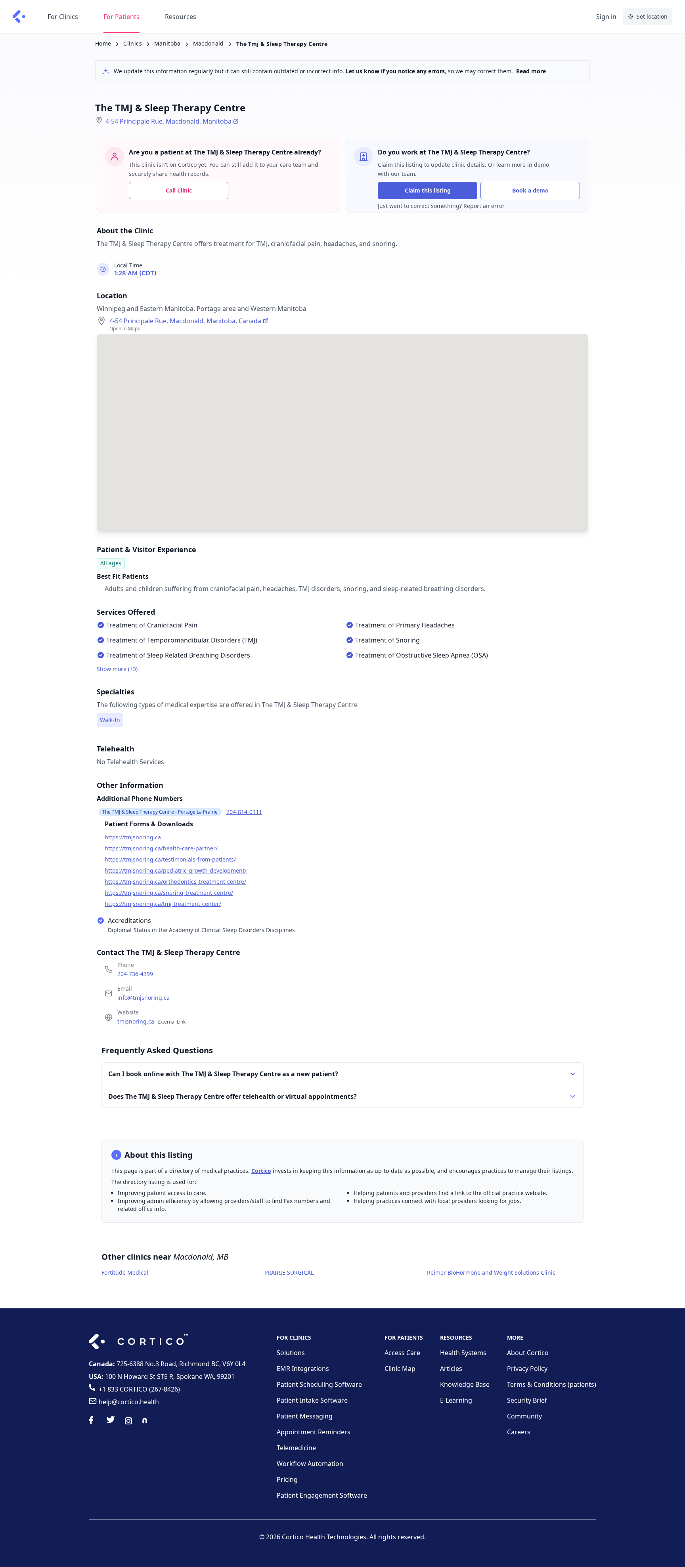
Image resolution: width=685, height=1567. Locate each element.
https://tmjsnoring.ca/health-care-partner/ (161, 848)
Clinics (132, 43)
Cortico (261, 1170)
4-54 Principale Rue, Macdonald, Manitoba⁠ (168, 121)
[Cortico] (19, 16)
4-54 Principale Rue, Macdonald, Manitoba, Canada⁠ (185, 320)
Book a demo (530, 190)
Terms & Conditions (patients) (551, 1384)
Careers (518, 1432)
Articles (451, 1368)
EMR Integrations (303, 1368)
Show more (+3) (117, 669)
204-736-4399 (135, 974)
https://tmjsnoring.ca (133, 837)
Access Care (402, 1352)
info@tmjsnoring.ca (143, 997)
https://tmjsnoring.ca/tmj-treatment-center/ (163, 903)
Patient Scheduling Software (319, 1384)
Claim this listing (428, 190)
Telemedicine (296, 1447)
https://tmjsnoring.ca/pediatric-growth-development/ (176, 870)
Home (103, 43)
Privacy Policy (527, 1368)
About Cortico (528, 1352)
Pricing (287, 1479)
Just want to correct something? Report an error (441, 206)
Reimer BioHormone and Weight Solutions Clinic (491, 1272)
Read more (531, 71)
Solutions (291, 1352)
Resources (180, 16)
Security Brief (527, 1400)
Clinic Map (400, 1368)
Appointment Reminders (313, 1432)
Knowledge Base (465, 1384)
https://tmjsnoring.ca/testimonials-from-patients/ (170, 859)
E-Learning (456, 1400)
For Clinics (63, 16)
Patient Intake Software (312, 1400)
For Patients (121, 16)
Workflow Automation (310, 1463)
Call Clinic (179, 190)
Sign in (606, 16)
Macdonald (208, 43)
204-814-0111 (244, 812)
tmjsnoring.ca (151, 1021)
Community (524, 1416)
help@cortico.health (129, 1401)
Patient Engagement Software (322, 1495)
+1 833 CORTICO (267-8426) (139, 1389)
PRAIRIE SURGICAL (289, 1272)
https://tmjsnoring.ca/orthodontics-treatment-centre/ (175, 881)
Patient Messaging (305, 1416)
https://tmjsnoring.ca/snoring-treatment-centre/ (169, 892)
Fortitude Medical (124, 1272)
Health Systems (463, 1352)
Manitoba (167, 43)
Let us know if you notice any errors (395, 71)
